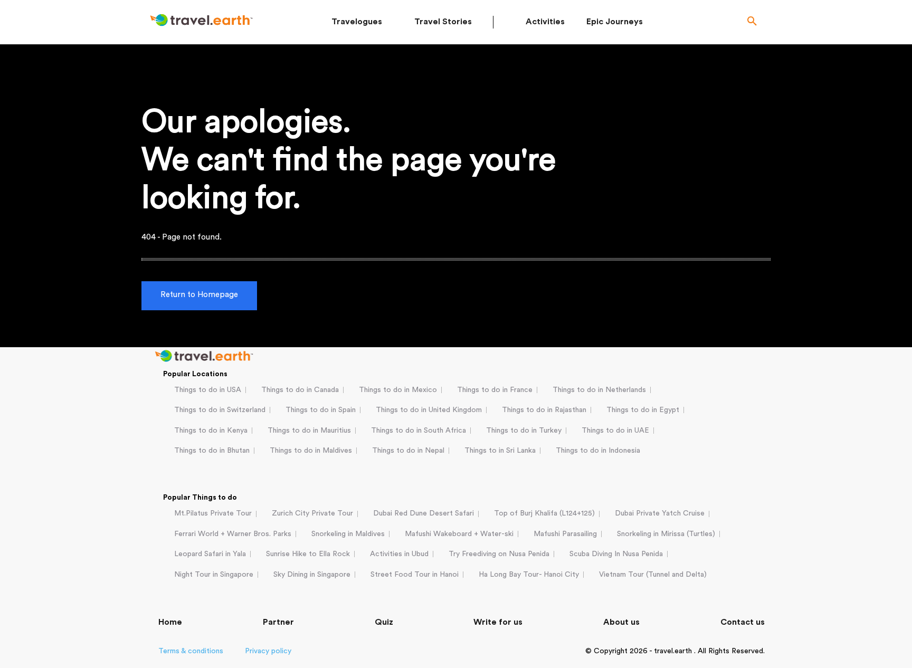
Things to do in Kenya (211, 430)
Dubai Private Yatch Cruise (660, 513)
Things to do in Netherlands (599, 390)
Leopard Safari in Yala (210, 554)
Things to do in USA (207, 390)
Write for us (497, 622)
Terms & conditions (190, 651)
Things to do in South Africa (418, 430)
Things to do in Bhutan (212, 450)
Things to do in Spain (321, 410)
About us (621, 622)
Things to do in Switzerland (219, 410)
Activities (545, 21)
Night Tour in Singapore (213, 574)
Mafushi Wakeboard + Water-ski (459, 534)
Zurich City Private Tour (312, 513)
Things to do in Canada (300, 390)
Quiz (384, 622)
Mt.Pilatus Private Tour (213, 513)
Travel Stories (443, 21)
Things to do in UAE (615, 430)
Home (170, 622)
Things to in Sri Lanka (500, 450)
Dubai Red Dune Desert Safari (423, 513)
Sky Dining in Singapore (311, 574)
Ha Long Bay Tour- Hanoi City (529, 574)
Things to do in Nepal (408, 450)
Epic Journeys (614, 21)
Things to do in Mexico (398, 390)
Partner (278, 622)
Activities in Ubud (399, 554)
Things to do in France (495, 390)
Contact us (742, 622)
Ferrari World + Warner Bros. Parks (232, 534)
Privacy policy (268, 651)
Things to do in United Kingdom (429, 410)
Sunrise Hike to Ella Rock (308, 554)
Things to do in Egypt (642, 410)
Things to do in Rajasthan (544, 410)
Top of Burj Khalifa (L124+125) (544, 513)
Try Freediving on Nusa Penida (499, 554)
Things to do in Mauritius (309, 430)
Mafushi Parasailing (565, 534)
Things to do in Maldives (311, 450)
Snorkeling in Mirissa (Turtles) (666, 534)
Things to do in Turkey (524, 430)
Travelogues (356, 21)
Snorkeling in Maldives (348, 534)
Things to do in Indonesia (598, 450)
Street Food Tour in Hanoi (414, 574)
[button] (752, 22)
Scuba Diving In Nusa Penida (616, 554)
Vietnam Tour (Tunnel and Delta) (653, 574)
